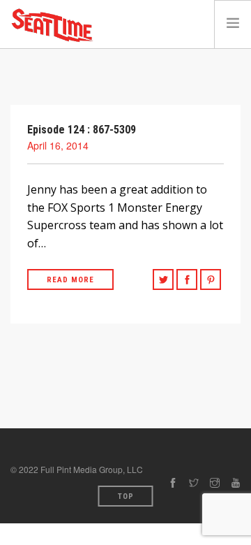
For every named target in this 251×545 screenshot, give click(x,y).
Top (126, 496)
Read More (70, 279)
